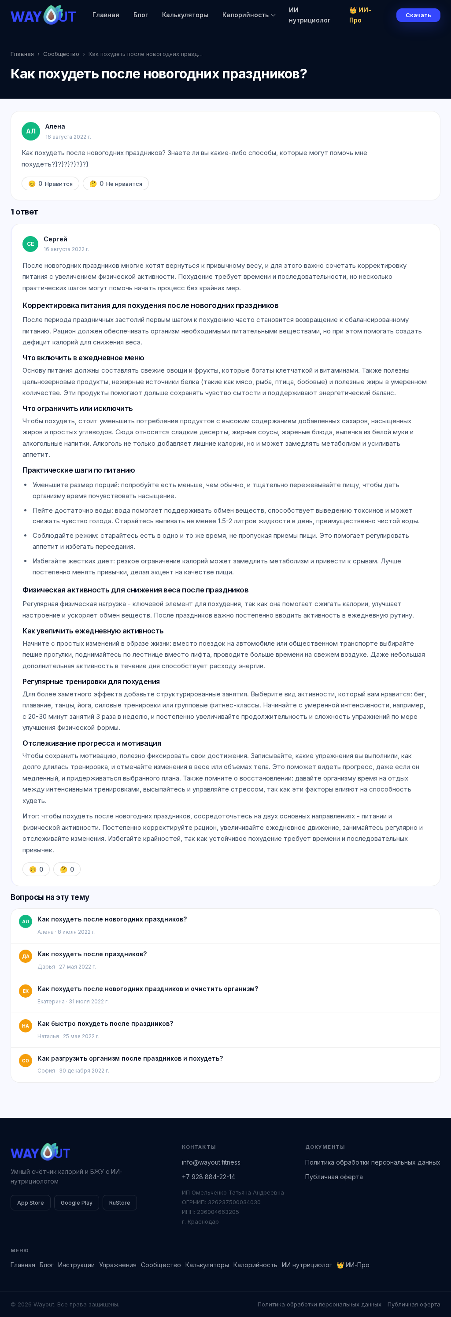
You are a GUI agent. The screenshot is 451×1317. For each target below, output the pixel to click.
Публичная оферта (334, 1176)
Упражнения (118, 1265)
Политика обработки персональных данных (372, 1162)
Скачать (418, 14)
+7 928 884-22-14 (208, 1176)
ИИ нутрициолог (309, 15)
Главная (105, 14)
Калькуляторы (185, 14)
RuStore (119, 1202)
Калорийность (245, 14)
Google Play (76, 1202)
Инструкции (76, 1265)
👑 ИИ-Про (360, 15)
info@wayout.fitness (211, 1162)
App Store (30, 1202)
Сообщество (61, 53)
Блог (140, 14)
